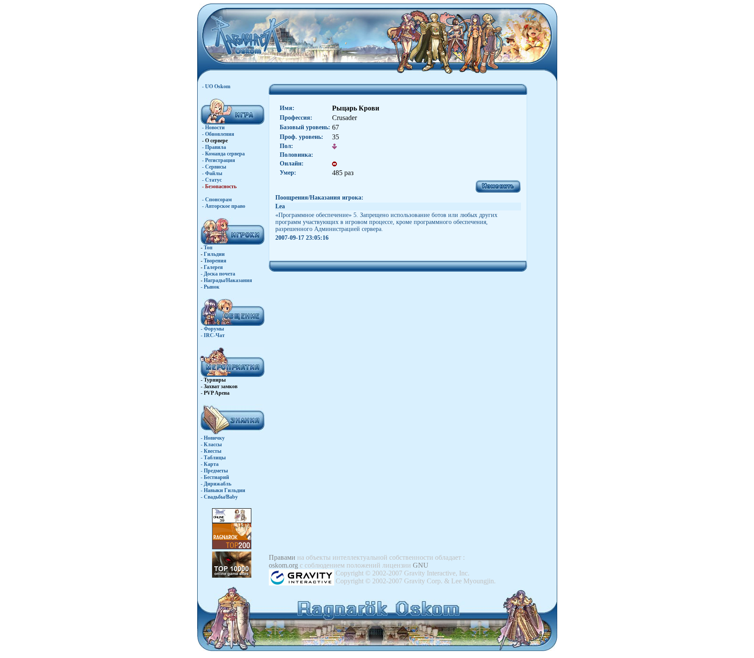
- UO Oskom (216, 86)
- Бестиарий (215, 477)
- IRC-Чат (213, 335)
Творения (215, 261)
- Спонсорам (217, 199)
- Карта (210, 464)
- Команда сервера (223, 154)
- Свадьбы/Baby (219, 497)
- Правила (214, 147)
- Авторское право (223, 206)
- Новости (213, 127)
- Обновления (218, 134)
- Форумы (212, 329)
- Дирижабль (216, 484)
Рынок (211, 287)
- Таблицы (213, 458)
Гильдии (214, 254)
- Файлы (212, 173)
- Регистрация (218, 160)
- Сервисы (214, 167)
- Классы (211, 444)
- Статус (212, 180)
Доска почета (219, 274)
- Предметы (214, 471)
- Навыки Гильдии (223, 490)
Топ (208, 248)
